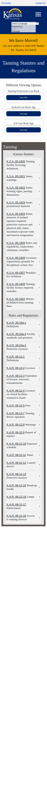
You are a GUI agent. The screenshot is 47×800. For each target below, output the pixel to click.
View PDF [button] (23, 98)
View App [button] (23, 114)
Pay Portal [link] (6, 3)
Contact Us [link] (40, 3)
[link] (12, 13)
